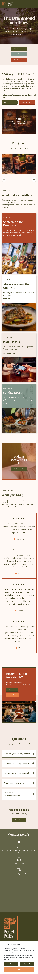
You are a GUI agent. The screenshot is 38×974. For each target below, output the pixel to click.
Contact (12, 695)
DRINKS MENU (8, 239)
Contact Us (19, 820)
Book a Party (27, 102)
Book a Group (19, 54)
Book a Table (19, 48)
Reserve (12, 689)
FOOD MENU (7, 299)
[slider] (19, 164)
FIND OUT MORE (9, 353)
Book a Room (19, 59)
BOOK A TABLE (8, 404)
